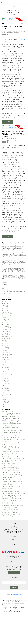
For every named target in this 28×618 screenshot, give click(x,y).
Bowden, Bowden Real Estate (8, 246)
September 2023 (7, 357)
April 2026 (5, 310)
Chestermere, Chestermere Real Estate (10, 249)
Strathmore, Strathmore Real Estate (14, 277)
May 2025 (5, 322)
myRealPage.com (17, 594)
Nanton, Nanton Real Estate (8, 263)
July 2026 (5, 305)
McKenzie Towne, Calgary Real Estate (13, 458)
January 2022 (6, 392)
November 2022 (7, 375)
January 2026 (6, 312)
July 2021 (5, 403)
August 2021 (5, 401)
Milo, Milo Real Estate (13, 262)
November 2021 (6, 396)
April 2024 (5, 345)
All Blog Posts (6, 290)
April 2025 (5, 324)
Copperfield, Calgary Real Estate (11, 436)
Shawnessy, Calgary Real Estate (11, 275)
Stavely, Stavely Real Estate (10, 504)
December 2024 (7, 331)
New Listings (6, 293)
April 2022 (5, 387)
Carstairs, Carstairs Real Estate (11, 425)
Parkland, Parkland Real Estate (11, 472)
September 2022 (7, 378)
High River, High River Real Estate (9, 256)
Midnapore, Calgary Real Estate (17, 261)
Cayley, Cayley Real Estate (16, 248)
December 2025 (7, 314)
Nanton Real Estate (22, 262)
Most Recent (5, 301)
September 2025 (7, 317)
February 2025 (6, 328)
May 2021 (5, 406)
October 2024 (6, 335)
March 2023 (5, 368)
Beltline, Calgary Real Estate (16, 245)
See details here (7, 149)
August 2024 (6, 338)
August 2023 (6, 359)
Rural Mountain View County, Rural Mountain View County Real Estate (13, 268)
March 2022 (5, 389)
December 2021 (6, 394)
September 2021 (7, 399)
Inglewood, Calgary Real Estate (11, 449)
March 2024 (5, 347)
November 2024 (7, 333)
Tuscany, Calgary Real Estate (16, 278)
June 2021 (5, 404)
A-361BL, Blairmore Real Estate (14, 242)
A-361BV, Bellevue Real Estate (11, 413)
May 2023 (5, 364)
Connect (21, 2)
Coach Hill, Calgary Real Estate (11, 432)
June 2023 (5, 363)
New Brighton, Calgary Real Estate (12, 469)
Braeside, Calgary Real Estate (11, 422)
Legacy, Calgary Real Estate (10, 453)
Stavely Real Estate (14, 276)
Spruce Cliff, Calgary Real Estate (11, 500)
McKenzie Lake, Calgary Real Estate (9, 260)
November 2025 (7, 315)
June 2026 (5, 307)
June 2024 (5, 342)
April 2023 (5, 366)
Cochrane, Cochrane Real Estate (8, 252)
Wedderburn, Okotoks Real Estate (9, 281)
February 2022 (6, 390)
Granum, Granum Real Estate (20, 255)
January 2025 (6, 329)
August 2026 (6, 303)
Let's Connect (14, 573)
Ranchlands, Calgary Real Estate (11, 474)
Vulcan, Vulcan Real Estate (10, 512)
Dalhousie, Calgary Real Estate (13, 253)
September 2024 (7, 336)
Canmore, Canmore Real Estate (11, 247)
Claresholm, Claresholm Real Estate (12, 430)
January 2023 (6, 371)
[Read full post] (14, 20)
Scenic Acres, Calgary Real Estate (12, 497)
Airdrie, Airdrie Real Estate (13, 32)
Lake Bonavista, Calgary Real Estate (12, 451)
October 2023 (6, 356)
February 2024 (6, 349)
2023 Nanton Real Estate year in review (13, 291)
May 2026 (5, 308)
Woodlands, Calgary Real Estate (11, 516)
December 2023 (7, 352)
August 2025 (6, 319)
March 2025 (6, 326)
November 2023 (7, 354)
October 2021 (6, 397)
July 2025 (5, 321)
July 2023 (5, 361)
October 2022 (6, 376)
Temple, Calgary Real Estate (10, 507)
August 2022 (6, 380)
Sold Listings (6, 296)
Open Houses (6, 295)
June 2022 (5, 383)
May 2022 (5, 385)
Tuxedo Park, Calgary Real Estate (12, 510)
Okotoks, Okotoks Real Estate (11, 264)
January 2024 (6, 350)
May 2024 (5, 343)
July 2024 (5, 340)
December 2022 (7, 373)
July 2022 (5, 382)
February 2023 (6, 369)
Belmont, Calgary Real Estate (10, 416)
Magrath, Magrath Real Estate (17, 259)
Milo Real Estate (5, 262)
